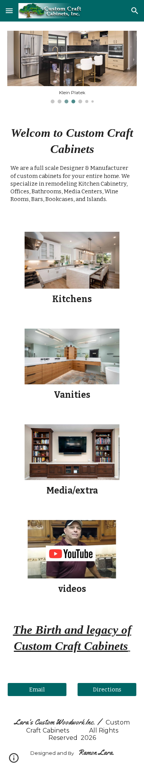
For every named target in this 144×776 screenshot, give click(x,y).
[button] (9, 10)
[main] (72, 167)
